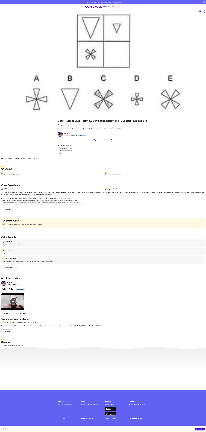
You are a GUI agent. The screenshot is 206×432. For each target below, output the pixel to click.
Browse (105, 6)
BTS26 (105, 2)
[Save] (203, 11)
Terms (116, 2)
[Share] (200, 11)
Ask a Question (20, 313)
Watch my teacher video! (104, 140)
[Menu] (120, 6)
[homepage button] (93, 7)
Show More (7, 209)
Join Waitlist (199, 429)
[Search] (117, 6)
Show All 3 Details (9, 267)
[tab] (3, 158)
